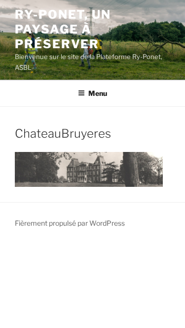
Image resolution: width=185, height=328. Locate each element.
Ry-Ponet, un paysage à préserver (63, 29)
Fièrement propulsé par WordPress (70, 223)
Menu (97, 93)
